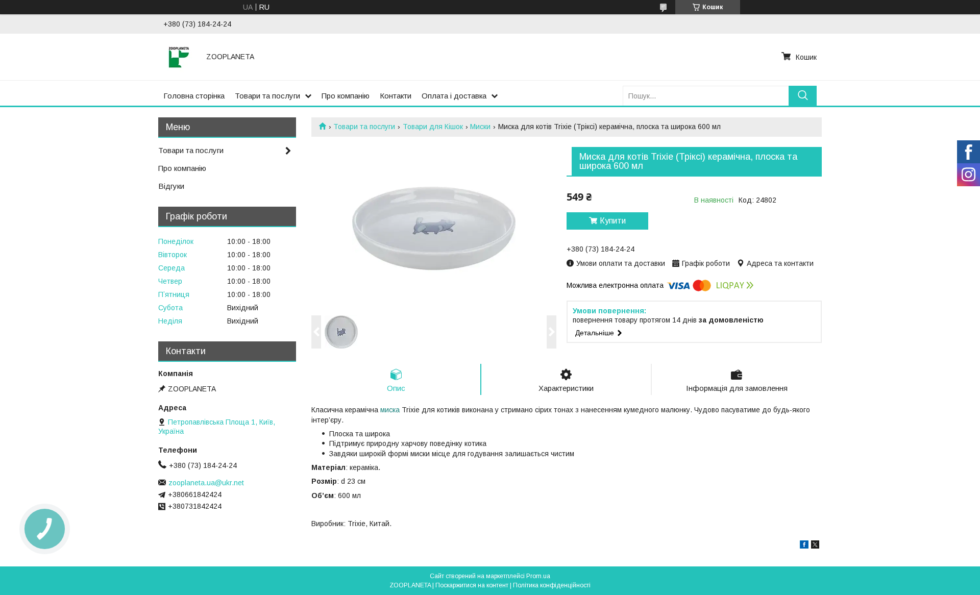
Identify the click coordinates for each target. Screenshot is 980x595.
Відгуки (171, 186)
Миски (480, 126)
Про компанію (346, 95)
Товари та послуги (267, 95)
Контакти (395, 95)
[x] (815, 546)
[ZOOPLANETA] (178, 57)
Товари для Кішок (433, 126)
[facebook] (804, 546)
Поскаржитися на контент (471, 585)
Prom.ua (538, 576)
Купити (613, 220)
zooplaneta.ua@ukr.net (206, 483)
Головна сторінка (194, 95)
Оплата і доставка (454, 95)
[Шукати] (803, 96)
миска (390, 410)
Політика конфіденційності (552, 585)
